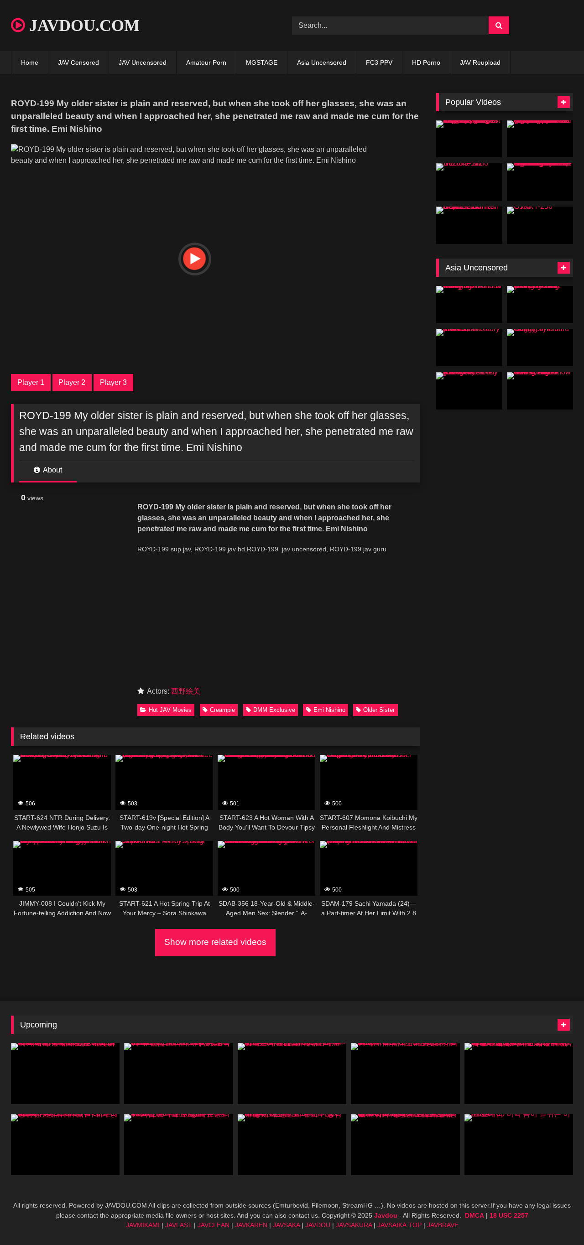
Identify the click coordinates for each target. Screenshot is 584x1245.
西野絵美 (185, 691)
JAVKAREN (251, 1225)
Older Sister (379, 709)
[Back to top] (556, 1218)
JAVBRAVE (443, 1225)
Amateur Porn (206, 62)
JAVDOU (317, 1225)
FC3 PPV (379, 62)
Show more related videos (215, 942)
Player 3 (113, 382)
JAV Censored (78, 62)
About (52, 470)
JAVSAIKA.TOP (399, 1225)
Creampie (222, 709)
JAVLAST (178, 1225)
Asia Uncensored (321, 62)
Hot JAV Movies (170, 709)
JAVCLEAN (213, 1225)
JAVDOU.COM (82, 25)
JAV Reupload (480, 62)
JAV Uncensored (143, 62)
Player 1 (30, 382)
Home (29, 62)
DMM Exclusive (274, 709)
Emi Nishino (329, 709)
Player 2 (71, 382)
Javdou (385, 1215)
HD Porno (426, 62)
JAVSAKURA (354, 1225)
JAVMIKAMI (143, 1225)
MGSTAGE (261, 62)
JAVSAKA (286, 1225)
